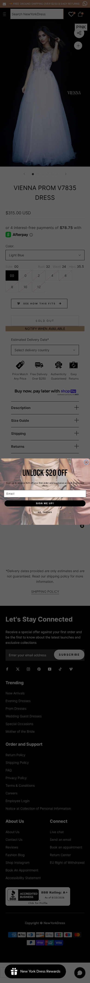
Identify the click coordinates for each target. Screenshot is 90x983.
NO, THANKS (45, 512)
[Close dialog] (86, 462)
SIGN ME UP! (45, 503)
